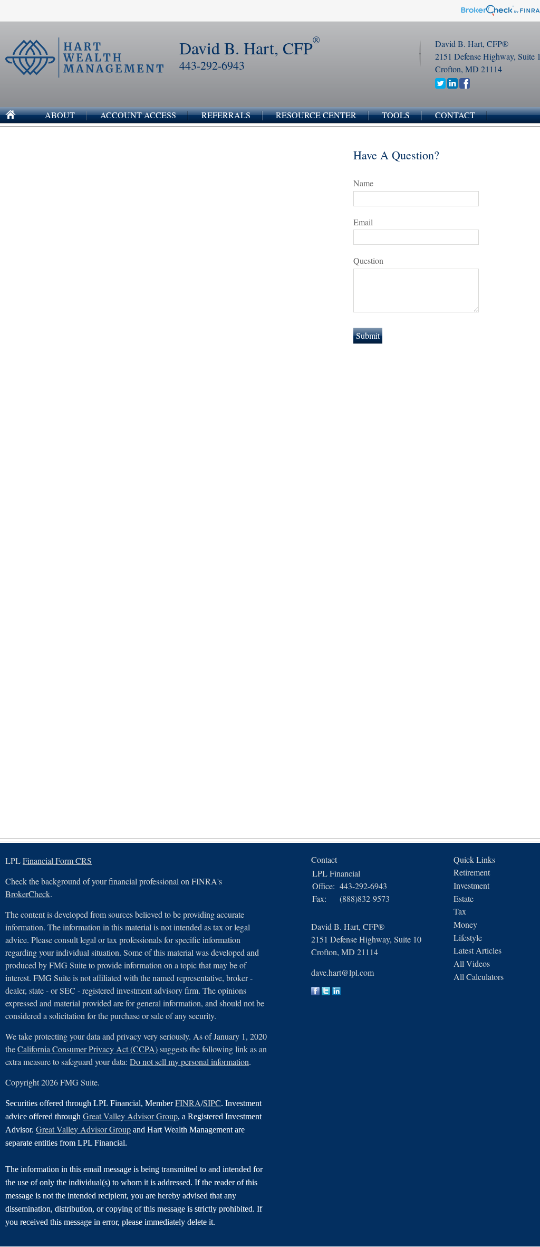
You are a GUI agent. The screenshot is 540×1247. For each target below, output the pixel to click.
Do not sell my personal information (189, 1061)
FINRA (188, 1102)
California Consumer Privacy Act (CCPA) (87, 1048)
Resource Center (316, 114)
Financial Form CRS (57, 860)
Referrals (225, 114)
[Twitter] (440, 85)
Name (363, 182)
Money (465, 924)
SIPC (212, 1102)
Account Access (138, 114)
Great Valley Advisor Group (130, 1115)
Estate (464, 898)
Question (368, 260)
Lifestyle (468, 937)
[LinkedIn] (452, 85)
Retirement (472, 872)
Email (363, 221)
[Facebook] (464, 85)
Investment (471, 885)
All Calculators (479, 976)
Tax (460, 911)
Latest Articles (478, 950)
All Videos (472, 963)
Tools (396, 114)
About (60, 114)
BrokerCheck (27, 893)
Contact (455, 114)
